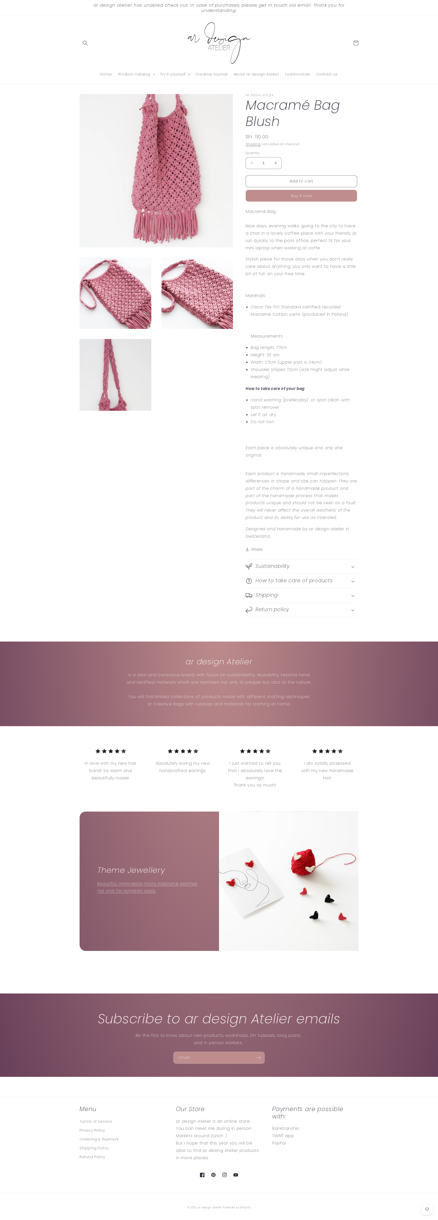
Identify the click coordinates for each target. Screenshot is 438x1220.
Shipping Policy (94, 1148)
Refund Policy (92, 1156)
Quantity (253, 153)
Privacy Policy (92, 1130)
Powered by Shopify (237, 1207)
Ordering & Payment (99, 1139)
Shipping (253, 144)
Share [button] (257, 549)
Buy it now (301, 195)
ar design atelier (210, 1207)
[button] (85, 43)
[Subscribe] (258, 1058)
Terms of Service (96, 1121)
